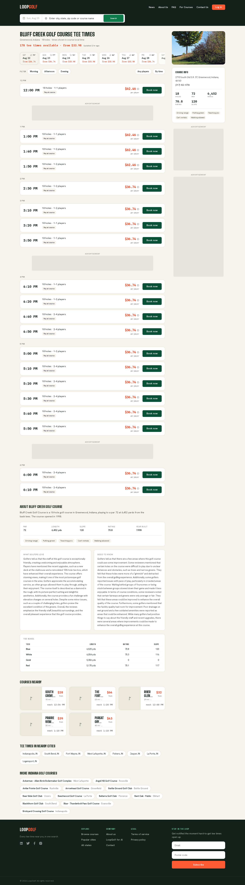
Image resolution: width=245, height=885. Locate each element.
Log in (218, 7)
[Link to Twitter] (28, 843)
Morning (34, 71)
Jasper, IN (135, 753)
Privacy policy (138, 839)
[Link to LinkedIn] (21, 843)
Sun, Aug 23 (33, 18)
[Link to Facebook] (34, 843)
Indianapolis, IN (30, 753)
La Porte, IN (152, 753)
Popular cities (88, 839)
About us (111, 834)
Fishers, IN (118, 753)
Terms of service (140, 834)
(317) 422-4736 (182, 85)
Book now (152, 90)
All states (86, 845)
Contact (110, 845)
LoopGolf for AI (114, 839)
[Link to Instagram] (40, 843)
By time (159, 71)
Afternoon (49, 71)
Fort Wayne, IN (73, 753)
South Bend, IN (51, 753)
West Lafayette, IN (96, 753)
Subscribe (198, 864)
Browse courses (89, 834)
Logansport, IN (30, 761)
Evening (64, 71)
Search (113, 18)
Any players (143, 71)
